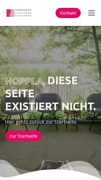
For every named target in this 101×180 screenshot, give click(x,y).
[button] (90, 12)
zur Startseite (23, 136)
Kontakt (68, 13)
